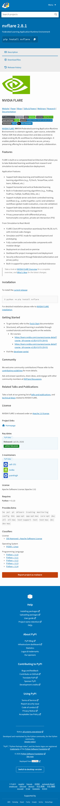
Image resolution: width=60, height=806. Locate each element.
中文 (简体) (41, 786)
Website (5, 108)
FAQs (30, 625)
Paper (13, 108)
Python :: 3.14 (12, 566)
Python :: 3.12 (12, 560)
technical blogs (8, 397)
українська (13, 786)
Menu (50, 4)
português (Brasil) (48, 784)
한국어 (44, 789)
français (29, 784)
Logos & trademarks (30, 651)
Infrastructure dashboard (29, 644)
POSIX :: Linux (12, 546)
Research (51, 108)
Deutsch (31, 786)
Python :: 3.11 (12, 557)
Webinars (42, 108)
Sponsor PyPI (30, 681)
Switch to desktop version (30, 769)
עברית (28, 789)
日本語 (37, 784)
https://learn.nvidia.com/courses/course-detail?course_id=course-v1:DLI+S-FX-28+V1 (36, 339)
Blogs (19, 108)
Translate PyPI (29, 677)
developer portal (21, 351)
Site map (30, 756)
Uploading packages (29, 614)
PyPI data (7, 437)
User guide (29, 618)
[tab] (30, 52)
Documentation (9, 111)
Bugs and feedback (30, 670)
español (21, 784)
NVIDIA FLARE (8, 128)
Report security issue (30, 703)
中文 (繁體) (51, 786)
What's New (22, 272)
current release (20, 290)
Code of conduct (29, 707)
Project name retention (29, 621)
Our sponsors (30, 654)
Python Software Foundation (36, 749)
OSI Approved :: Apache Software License (24, 538)
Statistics (30, 648)
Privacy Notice (28, 710)
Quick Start (34, 323)
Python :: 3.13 (12, 563)
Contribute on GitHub (29, 674)
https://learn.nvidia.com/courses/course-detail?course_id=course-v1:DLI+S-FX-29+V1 (36, 346)
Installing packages (29, 611)
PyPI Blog (29, 640)
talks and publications (41, 394)
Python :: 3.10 (12, 554)
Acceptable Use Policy (29, 714)
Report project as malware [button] (30, 574)
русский (20, 789)
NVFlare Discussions (32, 379)
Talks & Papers (29, 108)
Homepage (10, 425)
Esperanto (36, 789)
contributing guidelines (12, 370)
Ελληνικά (23, 786)
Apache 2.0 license (41, 413)
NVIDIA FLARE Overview (27, 269)
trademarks (15, 749)
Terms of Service (29, 700)
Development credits (29, 684)
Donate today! (30, 741)
